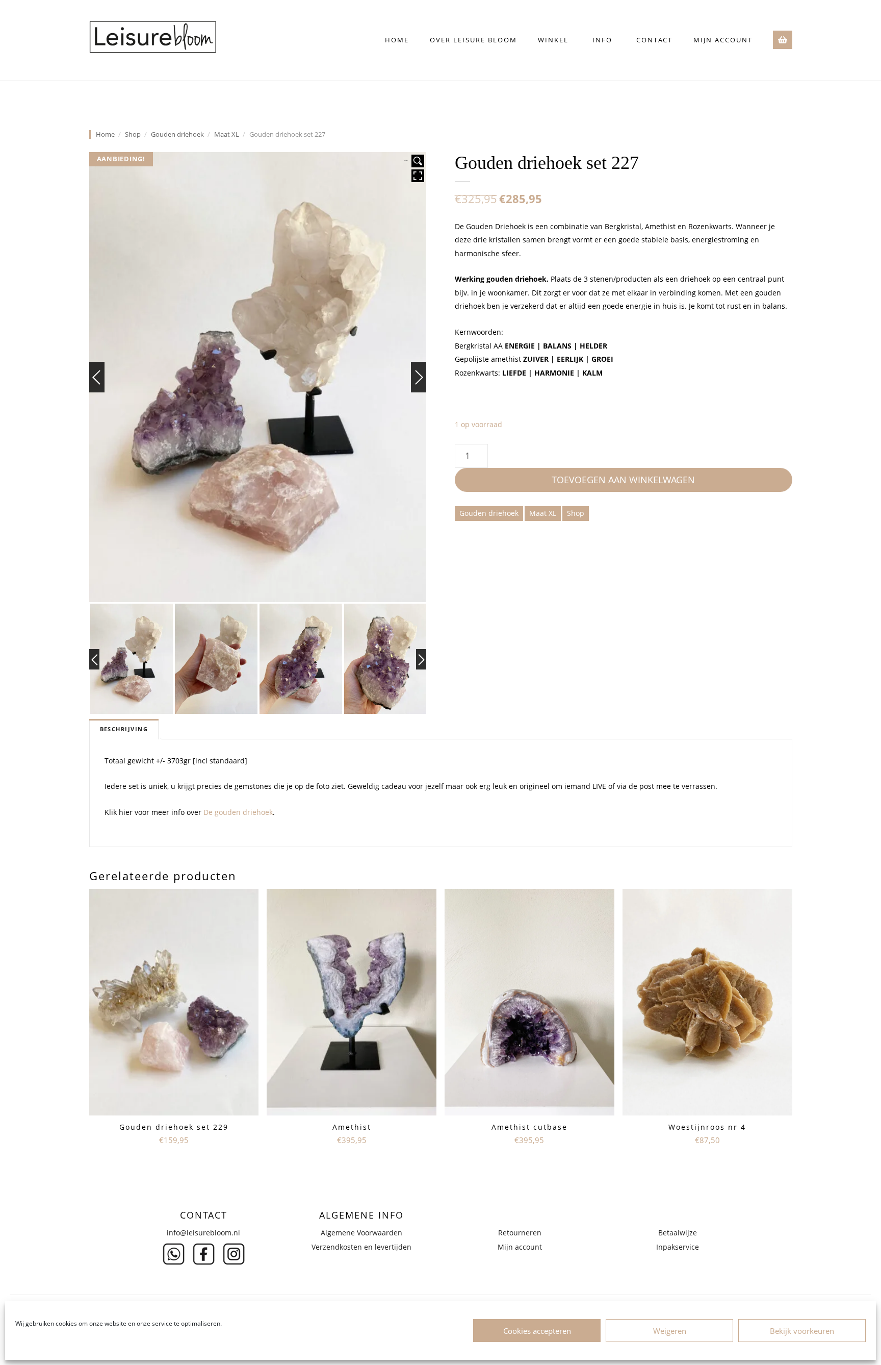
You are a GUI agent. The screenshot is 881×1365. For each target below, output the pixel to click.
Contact (654, 39)
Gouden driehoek (177, 134)
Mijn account (723, 39)
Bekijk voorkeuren (802, 1331)
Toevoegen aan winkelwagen (623, 480)
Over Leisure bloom (473, 39)
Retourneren (519, 1232)
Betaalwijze (677, 1232)
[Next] (418, 377)
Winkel (553, 39)
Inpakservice (677, 1247)
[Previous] (97, 377)
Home (397, 39)
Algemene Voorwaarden (361, 1232)
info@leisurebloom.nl (203, 1232)
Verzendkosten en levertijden (361, 1247)
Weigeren (669, 1331)
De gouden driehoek (238, 812)
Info (602, 39)
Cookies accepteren (537, 1331)
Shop (133, 134)
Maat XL (226, 134)
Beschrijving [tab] (124, 729)
